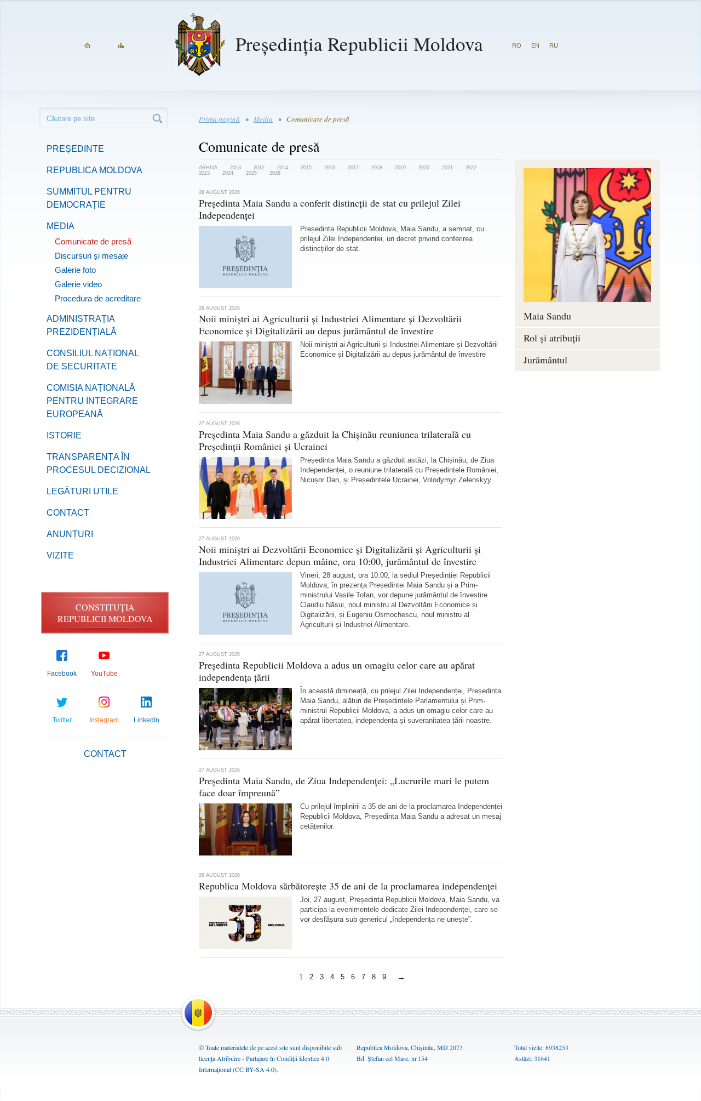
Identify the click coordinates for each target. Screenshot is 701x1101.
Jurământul (545, 359)
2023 (204, 173)
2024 (227, 173)
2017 (353, 167)
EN (535, 45)
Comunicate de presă (93, 241)
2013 (235, 167)
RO (516, 45)
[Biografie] (587, 235)
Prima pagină (219, 119)
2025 (251, 173)
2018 (376, 167)
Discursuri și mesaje (91, 255)
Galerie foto (75, 270)
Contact (68, 512)
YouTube (104, 673)
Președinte (75, 148)
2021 (447, 167)
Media (60, 226)
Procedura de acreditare (98, 298)
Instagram (104, 720)
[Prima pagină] (87, 45)
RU (553, 45)
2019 (400, 167)
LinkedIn (146, 720)
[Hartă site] (121, 45)
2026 (274, 173)
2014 (282, 167)
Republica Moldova (94, 170)
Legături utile (82, 491)
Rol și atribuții (552, 338)
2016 (329, 167)
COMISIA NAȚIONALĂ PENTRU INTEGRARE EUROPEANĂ (92, 401)
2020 (423, 167)
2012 (259, 167)
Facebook (62, 673)
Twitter (62, 720)
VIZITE (60, 555)
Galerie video (78, 284)
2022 (471, 167)
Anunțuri (70, 534)
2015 (306, 167)
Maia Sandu (547, 316)
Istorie (64, 435)
